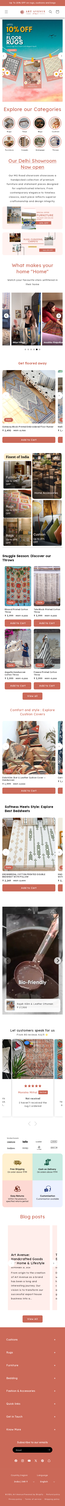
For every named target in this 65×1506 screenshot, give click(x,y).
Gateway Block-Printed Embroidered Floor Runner (28, 427)
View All (32, 1318)
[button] (6, 11)
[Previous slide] (3, 55)
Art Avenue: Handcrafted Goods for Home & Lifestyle (28, 1259)
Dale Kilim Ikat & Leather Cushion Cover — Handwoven (24, 778)
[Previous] (6, 315)
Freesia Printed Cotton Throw (45, 673)
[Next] (58, 315)
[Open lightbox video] (23, 319)
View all (32, 695)
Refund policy (53, 1494)
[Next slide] (61, 55)
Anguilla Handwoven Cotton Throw (15, 673)
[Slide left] (5, 395)
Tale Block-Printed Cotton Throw (47, 610)
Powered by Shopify (33, 1494)
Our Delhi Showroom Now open (32, 164)
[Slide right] (59, 395)
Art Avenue (18, 1494)
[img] (36, 1086)
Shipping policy (51, 1499)
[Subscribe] (48, 1450)
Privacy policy (15, 1499)
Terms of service (33, 1499)
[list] (32, 961)
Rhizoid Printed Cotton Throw (16, 610)
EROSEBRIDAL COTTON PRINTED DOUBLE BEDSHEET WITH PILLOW (23, 875)
